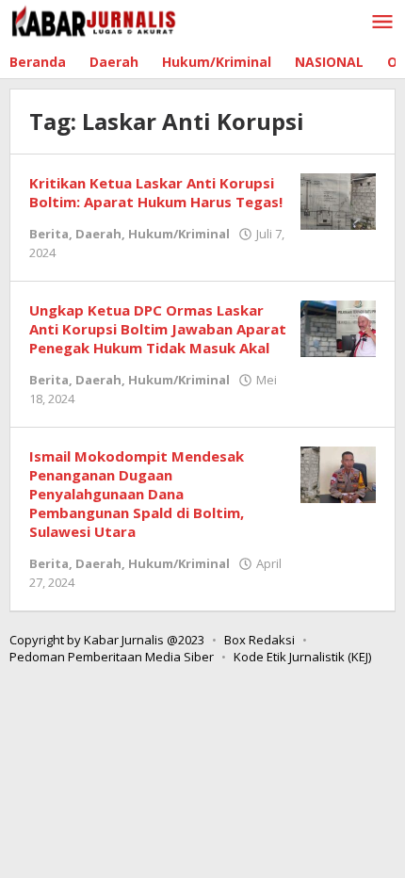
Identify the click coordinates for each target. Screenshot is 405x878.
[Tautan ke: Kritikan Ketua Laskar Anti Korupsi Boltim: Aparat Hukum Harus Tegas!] (338, 200)
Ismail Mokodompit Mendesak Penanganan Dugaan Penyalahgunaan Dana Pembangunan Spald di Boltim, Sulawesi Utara (136, 494)
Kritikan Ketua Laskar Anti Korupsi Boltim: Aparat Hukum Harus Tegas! (156, 192)
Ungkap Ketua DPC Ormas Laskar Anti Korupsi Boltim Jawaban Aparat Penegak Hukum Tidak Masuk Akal (157, 329)
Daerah (98, 233)
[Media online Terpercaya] (94, 21)
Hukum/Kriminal (179, 233)
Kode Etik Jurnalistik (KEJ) (302, 656)
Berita (49, 233)
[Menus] (382, 22)
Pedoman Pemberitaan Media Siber (111, 656)
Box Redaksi (259, 639)
